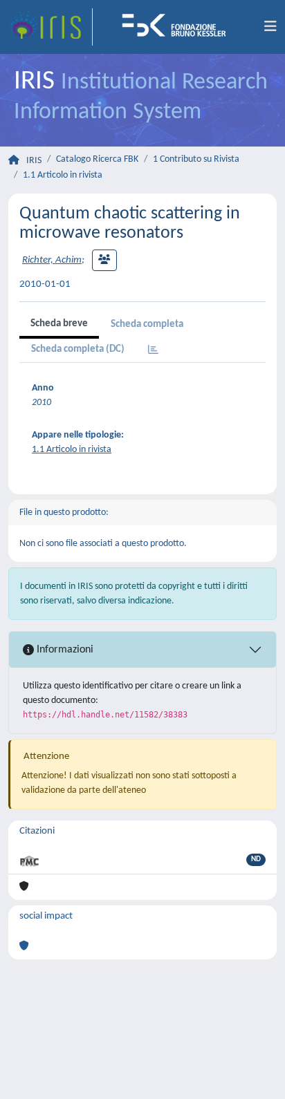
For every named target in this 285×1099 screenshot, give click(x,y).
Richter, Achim (52, 260)
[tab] (153, 351)
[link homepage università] (178, 27)
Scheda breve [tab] (59, 324)
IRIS (34, 161)
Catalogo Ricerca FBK (97, 159)
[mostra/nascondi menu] (270, 27)
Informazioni (63, 649)
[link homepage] (50, 27)
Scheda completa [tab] (147, 324)
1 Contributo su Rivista (196, 159)
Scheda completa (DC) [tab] (78, 349)
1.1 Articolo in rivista (62, 175)
